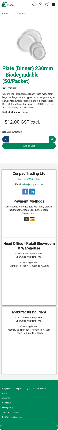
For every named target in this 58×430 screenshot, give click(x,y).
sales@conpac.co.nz (32, 184)
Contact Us (6, 403)
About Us (6, 398)
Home (4, 393)
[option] (29, 43)
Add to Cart (29, 146)
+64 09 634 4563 (31, 179)
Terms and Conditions (11, 412)
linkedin (32, 192)
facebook (25, 192)
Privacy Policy (7, 408)
